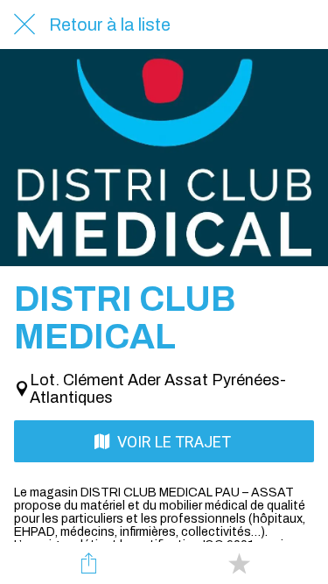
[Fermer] (24, 24)
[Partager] (89, 563)
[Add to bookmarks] (239, 563)
